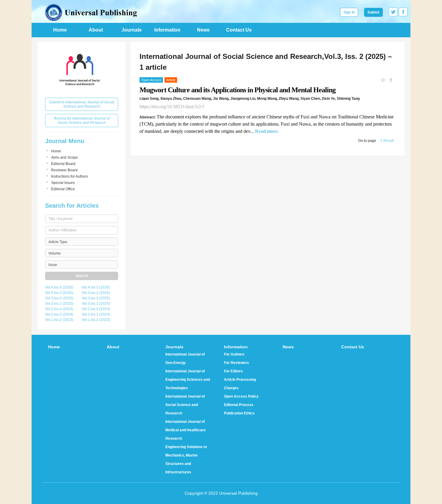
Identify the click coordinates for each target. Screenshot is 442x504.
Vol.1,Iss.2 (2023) (59, 320)
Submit (373, 12)
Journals (131, 29)
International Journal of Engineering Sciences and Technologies (187, 379)
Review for (82, 120)
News (203, 29)
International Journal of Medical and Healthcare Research (185, 430)
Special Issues (63, 183)
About (96, 29)
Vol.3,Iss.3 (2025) (96, 298)
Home (60, 29)
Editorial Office (63, 189)
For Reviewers (236, 363)
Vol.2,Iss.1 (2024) (96, 314)
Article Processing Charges (240, 383)
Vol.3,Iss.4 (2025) (59, 298)
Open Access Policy (241, 396)
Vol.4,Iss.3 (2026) (96, 287)
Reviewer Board (64, 170)
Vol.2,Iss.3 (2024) (96, 309)
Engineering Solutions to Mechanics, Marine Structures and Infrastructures (186, 459)
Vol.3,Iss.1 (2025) (96, 303)
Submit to (81, 104)
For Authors (234, 354)
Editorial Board (63, 164)
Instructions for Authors (69, 176)
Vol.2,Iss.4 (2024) (59, 309)
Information (167, 29)
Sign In (349, 12)
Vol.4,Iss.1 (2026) (96, 293)
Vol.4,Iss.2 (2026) (59, 293)
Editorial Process (238, 405)
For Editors (233, 371)
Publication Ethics (239, 413)
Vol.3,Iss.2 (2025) (59, 303)
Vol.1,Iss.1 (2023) (96, 320)
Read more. (267, 131)
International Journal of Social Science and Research (185, 404)
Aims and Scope (64, 157)
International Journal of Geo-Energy (185, 358)
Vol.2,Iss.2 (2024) (59, 314)
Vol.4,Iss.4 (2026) (59, 287)
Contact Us (239, 29)
